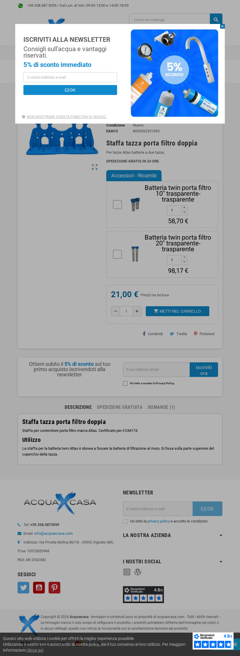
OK (72, 90)
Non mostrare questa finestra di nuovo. (67, 117)
